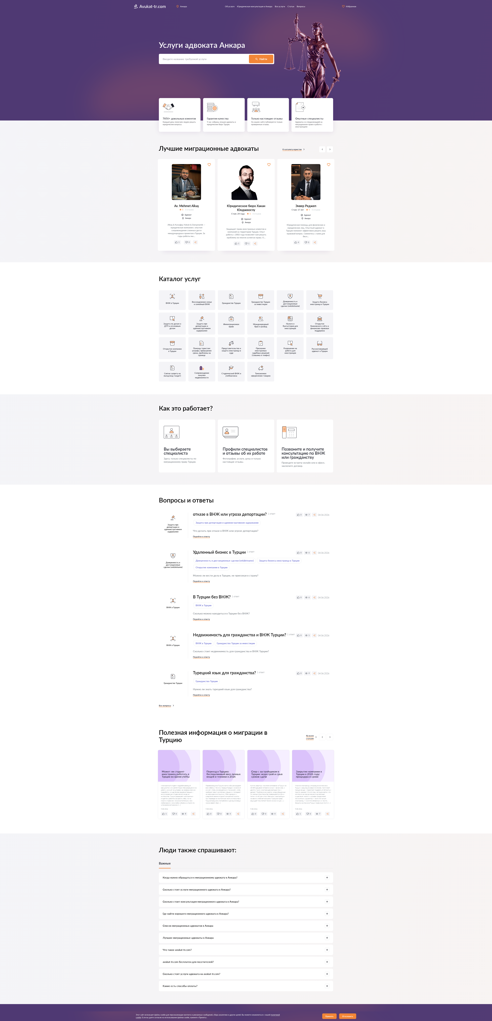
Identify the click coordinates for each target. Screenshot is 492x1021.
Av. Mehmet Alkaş (186, 206)
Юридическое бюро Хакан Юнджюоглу (246, 208)
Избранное (351, 6)
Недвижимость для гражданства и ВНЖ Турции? (239, 634)
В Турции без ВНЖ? (212, 596)
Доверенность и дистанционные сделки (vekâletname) (225, 560)
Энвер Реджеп (305, 206)
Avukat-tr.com (152, 6)
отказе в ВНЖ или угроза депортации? (230, 514)
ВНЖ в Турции (203, 605)
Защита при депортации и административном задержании (227, 522)
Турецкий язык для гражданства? (224, 672)
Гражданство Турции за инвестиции (236, 643)
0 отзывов (189, 210)
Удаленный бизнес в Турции (219, 552)
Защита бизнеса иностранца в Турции (279, 560)
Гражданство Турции (207, 681)
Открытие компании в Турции (211, 567)
